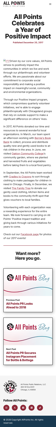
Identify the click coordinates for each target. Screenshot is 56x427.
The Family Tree (21, 188)
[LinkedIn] (32, 408)
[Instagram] (6, 408)
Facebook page (30, 234)
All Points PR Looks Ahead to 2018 (19, 305)
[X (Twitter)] (15, 408)
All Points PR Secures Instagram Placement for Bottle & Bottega (21, 356)
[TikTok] (40, 408)
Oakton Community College (28, 153)
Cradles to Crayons (20, 176)
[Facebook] (23, 408)
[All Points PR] (14, 4)
